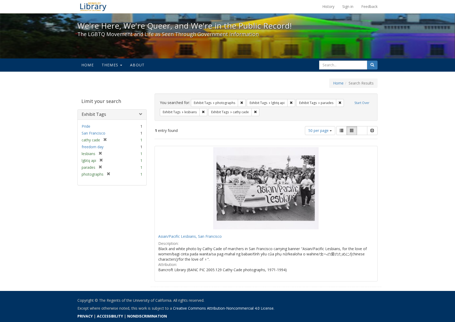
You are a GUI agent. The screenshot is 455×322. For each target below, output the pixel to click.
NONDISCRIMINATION (147, 316)
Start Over (361, 103)
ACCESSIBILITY (110, 316)
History (328, 6)
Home (87, 64)
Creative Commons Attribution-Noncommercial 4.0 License (223, 308)
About (137, 64)
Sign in (347, 6)
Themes (111, 64)
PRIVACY (85, 316)
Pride (86, 126)
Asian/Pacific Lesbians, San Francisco (190, 236)
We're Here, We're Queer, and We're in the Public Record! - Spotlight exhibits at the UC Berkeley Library (93, 6)
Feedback (369, 6)
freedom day (92, 146)
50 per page (319, 130)
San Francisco (93, 133)
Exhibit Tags (94, 114)
